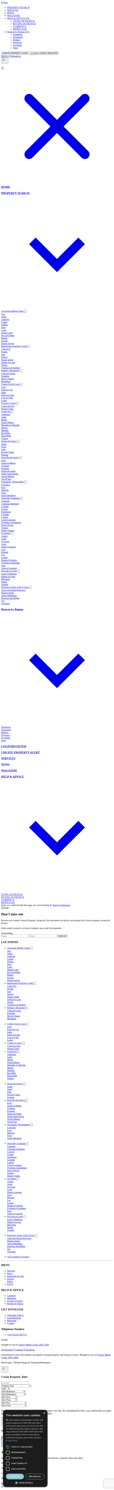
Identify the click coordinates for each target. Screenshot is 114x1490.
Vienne (4, 528)
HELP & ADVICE (16, 18)
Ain (3, 314)
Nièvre (4, 357)
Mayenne (5, 579)
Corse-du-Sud (7, 406)
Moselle (5, 430)
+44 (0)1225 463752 (17, 1334)
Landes (4, 517)
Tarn (3, 565)
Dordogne (18, 34)
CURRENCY (19, 26)
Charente (5, 501)
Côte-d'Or (6, 349)
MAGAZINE (13, 15)
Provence (17, 42)
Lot (2, 555)
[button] (25, 1482)
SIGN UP (62, 936)
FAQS (10, 1284)
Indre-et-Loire (7, 395)
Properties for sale (15, 1276)
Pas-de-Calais (7, 452)
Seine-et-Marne (8, 463)
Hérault (4, 552)
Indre (3, 392)
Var (2, 601)
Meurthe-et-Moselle (10, 425)
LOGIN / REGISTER (48, 53)
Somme (4, 455)
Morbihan (5, 381)
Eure (3, 487)
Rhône (4, 338)
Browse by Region (16, 32)
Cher (3, 387)
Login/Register (14, 1318)
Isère (3, 327)
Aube (3, 417)
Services (11, 1271)
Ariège (4, 536)
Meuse (4, 428)
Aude (3, 539)
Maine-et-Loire (8, 576)
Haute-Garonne (8, 547)
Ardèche (5, 319)
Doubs (4, 352)
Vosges (4, 438)
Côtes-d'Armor (8, 373)
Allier (4, 317)
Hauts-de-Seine (8, 471)
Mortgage (11, 1298)
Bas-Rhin (5, 433)
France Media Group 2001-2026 (34, 1345)
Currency (11, 1295)
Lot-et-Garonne (8, 520)
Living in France (15, 1301)
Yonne (4, 365)
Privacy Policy (10, 1280)
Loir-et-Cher (7, 398)
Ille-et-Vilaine (7, 379)
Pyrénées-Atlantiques (11, 522)
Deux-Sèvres (7, 525)
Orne (3, 493)
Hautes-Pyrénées (9, 560)
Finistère (5, 376)
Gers (3, 549)
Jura (3, 354)
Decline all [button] (35, 1476)
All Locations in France (18, 1256)
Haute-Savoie (7, 343)
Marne (4, 420)
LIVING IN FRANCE (24, 21)
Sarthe (4, 582)
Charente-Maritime (10, 504)
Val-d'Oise (6, 479)
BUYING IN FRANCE (24, 23)
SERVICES (12, 10)
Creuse (4, 509)
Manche (5, 490)
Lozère (4, 557)
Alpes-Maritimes (9, 595)
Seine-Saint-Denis (9, 474)
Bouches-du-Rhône (10, 598)
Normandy (18, 37)
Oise (3, 449)
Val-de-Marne (7, 476)
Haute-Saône (7, 360)
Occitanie (17, 45)
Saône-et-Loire (8, 362)
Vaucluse (5, 603)
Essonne (5, 468)
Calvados (5, 485)
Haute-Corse (7, 409)
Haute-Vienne (7, 530)
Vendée (4, 584)
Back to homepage (61, 905)
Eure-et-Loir (7, 390)
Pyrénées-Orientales (10, 563)
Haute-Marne (7, 422)
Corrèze (5, 506)
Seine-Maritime (8, 495)
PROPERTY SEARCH (18, 7)
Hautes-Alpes (7, 593)
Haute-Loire (7, 333)
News (10, 1273)
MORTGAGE (20, 29)
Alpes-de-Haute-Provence (13, 590)
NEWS (10, 13)
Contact (10, 1323)
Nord (3, 447)
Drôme (4, 325)
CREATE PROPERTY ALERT (15, 53)
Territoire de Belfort (10, 368)
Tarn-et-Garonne (9, 568)
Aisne (4, 444)
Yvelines (5, 466)
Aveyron (5, 541)
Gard (3, 544)
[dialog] (25, 1448)
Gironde (5, 514)
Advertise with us (15, 1315)
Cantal (4, 322)
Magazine (11, 1320)
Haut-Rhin (6, 436)
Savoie (4, 341)
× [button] (44, 1413)
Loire (3, 330)
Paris (15, 48)
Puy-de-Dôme (7, 335)
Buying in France (15, 1303)
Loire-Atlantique (9, 574)
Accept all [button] (14, 1476)
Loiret (4, 400)
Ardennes (5, 414)
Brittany (17, 40)
